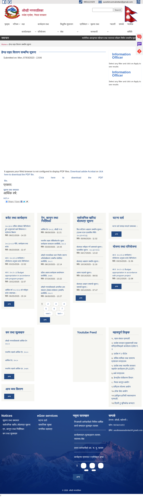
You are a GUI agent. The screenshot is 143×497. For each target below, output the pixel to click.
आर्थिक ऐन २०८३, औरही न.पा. (51, 229)
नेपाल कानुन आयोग (121, 382)
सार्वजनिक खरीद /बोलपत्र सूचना (16, 424)
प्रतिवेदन (83, 24)
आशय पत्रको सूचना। (84, 272)
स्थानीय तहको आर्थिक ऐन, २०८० (16, 352)
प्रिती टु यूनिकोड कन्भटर (124, 403)
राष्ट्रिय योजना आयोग (122, 386)
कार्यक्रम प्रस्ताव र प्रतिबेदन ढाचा (89, 457)
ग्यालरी (112, 24)
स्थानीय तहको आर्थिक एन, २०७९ (16, 368)
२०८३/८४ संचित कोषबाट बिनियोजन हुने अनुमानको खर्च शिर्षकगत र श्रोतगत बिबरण (17, 229)
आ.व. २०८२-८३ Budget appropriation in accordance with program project (17, 275)
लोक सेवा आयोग (121, 391)
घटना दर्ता (42, 420)
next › (48, 313)
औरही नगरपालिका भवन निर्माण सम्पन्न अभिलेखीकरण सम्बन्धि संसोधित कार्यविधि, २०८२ (54, 258)
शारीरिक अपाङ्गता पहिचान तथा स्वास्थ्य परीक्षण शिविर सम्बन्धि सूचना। (106, 38)
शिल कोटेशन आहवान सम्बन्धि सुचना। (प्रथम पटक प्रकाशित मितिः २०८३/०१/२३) (90, 232)
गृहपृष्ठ (7, 24)
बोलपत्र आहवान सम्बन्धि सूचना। (88, 261)
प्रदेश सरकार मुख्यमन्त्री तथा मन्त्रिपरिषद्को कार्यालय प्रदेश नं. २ (124, 346)
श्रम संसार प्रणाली (122, 338)
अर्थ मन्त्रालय (118, 373)
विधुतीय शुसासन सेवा (66, 28)
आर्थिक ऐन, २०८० (11, 360)
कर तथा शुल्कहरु (10, 433)
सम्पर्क (121, 24)
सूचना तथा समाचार (11, 190)
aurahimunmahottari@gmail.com (128, 430)
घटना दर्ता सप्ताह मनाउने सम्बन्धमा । (125, 226)
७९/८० (6, 198)
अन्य (9, 304)
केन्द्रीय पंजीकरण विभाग (123, 378)
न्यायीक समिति (130, 28)
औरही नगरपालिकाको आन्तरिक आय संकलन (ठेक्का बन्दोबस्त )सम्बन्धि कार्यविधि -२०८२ (53, 290)
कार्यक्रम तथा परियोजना (43, 28)
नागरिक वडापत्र (45, 429)
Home (4, 44)
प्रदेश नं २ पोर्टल (120, 353)
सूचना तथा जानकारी (94, 28)
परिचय (15, 24)
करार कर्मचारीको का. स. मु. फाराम (88, 448)
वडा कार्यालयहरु (26, 28)
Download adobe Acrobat (83, 171)
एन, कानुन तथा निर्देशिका (13, 429)
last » (60, 313)
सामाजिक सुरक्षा (45, 424)
